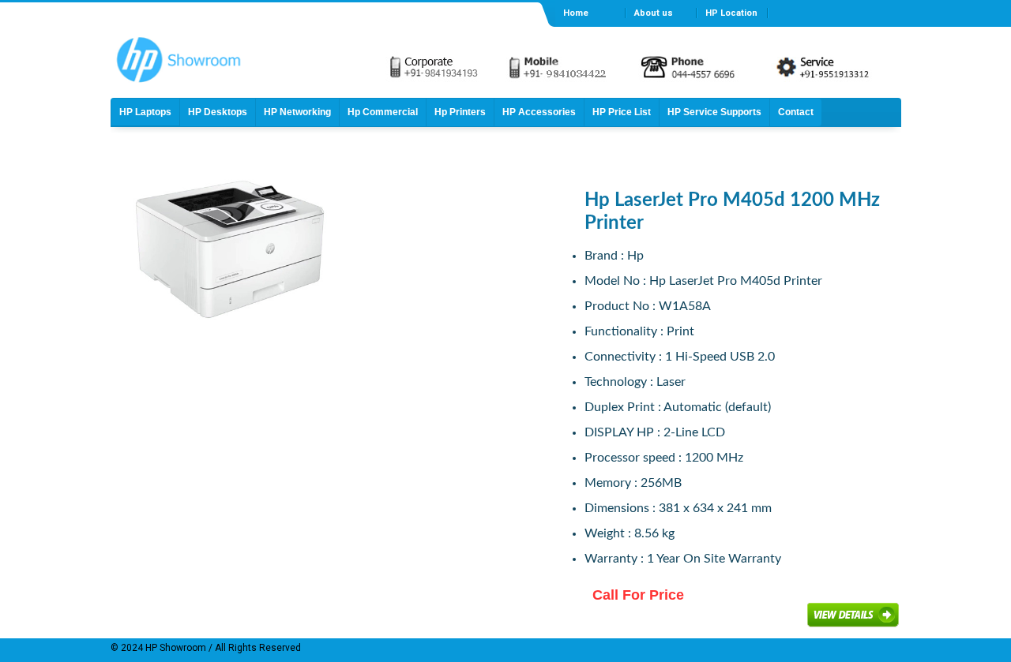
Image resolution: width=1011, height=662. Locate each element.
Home (575, 13)
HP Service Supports (714, 112)
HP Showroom (174, 647)
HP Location (731, 13)
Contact (796, 112)
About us (653, 13)
